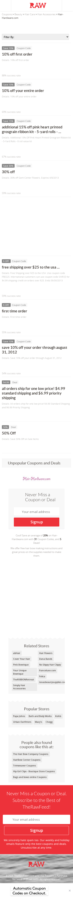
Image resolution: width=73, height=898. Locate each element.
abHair (16, 653)
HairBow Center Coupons (26, 759)
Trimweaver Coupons (24, 765)
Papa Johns (19, 716)
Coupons (7, 14)
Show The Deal (15, 415)
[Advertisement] (36, 25)
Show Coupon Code (19, 68)
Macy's (38, 721)
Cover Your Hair (21, 658)
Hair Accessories (46, 14)
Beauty (18, 14)
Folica (42, 676)
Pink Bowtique (21, 664)
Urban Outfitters (22, 721)
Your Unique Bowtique (20, 672)
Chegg (49, 721)
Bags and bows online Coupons (30, 777)
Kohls (58, 716)
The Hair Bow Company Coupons (30, 754)
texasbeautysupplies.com (52, 682)
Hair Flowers (45, 653)
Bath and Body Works (40, 716)
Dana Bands (45, 658)
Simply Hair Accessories (19, 687)
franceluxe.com (47, 670)
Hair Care (30, 14)
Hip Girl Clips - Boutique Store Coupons (34, 771)
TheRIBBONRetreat (23, 679)
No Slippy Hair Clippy (50, 664)
